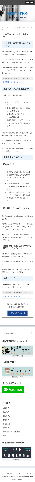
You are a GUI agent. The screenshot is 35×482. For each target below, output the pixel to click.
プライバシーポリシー (25, 473)
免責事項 (9, 473)
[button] (31, 333)
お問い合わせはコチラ (17, 313)
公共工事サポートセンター (12, 82)
